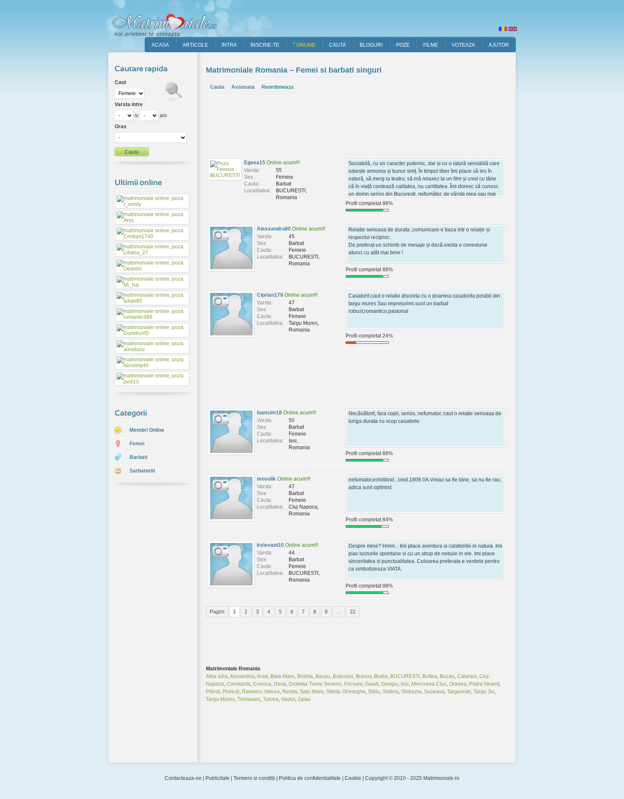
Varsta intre (129, 104)
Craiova (262, 684)
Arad (262, 676)
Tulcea (270, 699)
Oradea (458, 684)
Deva (280, 684)
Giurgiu (389, 684)
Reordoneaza (277, 87)
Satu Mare (311, 692)
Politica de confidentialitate (310, 778)
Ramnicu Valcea (261, 692)
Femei (136, 444)
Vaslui (288, 699)
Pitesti (213, 692)
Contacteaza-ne (183, 778)
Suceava (434, 692)
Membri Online (146, 430)
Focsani (353, 684)
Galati (372, 684)
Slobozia (411, 692)
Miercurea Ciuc (429, 684)
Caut (120, 82)
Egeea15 (254, 163)
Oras (120, 126)
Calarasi (467, 676)
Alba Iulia (217, 676)
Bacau (322, 676)
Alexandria (242, 676)
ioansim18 (269, 413)
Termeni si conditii (254, 778)
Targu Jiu (484, 692)
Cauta (217, 87)
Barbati (138, 457)
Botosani (343, 676)
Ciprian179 (270, 295)
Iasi (405, 684)
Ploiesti (230, 692)
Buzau (447, 676)
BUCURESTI (405, 676)
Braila (381, 676)
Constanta (238, 684)
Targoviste (459, 692)
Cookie (353, 778)
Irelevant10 (270, 545)
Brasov (363, 676)
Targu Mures (220, 699)
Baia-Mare (282, 676)
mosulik (266, 479)
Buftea (429, 676)
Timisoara (248, 699)
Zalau (304, 699)
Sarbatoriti (142, 471)
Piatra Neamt (484, 684)
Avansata (243, 87)
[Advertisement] (146, 623)
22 (353, 612)
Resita (289, 692)
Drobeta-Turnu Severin (315, 684)
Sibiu (374, 692)
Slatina (390, 692)
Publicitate (217, 778)
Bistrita (305, 676)
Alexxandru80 (274, 229)
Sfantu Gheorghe (345, 692)
